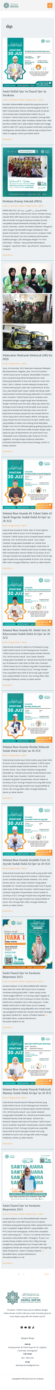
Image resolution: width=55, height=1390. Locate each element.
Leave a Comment (10, 100)
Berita (21, 100)
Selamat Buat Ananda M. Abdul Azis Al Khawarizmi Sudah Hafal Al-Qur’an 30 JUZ (26, 634)
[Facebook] (22, 1327)
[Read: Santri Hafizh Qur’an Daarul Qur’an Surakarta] (27, 62)
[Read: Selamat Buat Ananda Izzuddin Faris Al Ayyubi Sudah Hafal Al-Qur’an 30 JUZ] (27, 831)
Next (48, 1274)
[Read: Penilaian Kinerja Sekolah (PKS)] (27, 172)
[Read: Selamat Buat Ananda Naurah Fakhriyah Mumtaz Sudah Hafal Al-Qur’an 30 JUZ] (27, 1060)
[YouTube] (25, 1327)
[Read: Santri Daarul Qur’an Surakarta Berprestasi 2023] (27, 944)
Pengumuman (31, 100)
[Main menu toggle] (50, 5)
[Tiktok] (33, 1327)
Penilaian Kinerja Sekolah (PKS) (22, 201)
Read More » (8, 139)
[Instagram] (29, 1327)
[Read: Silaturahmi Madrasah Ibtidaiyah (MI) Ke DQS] (27, 307)
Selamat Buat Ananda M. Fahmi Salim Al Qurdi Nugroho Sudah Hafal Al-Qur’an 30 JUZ (27, 517)
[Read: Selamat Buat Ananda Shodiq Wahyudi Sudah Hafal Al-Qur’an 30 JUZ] (27, 718)
